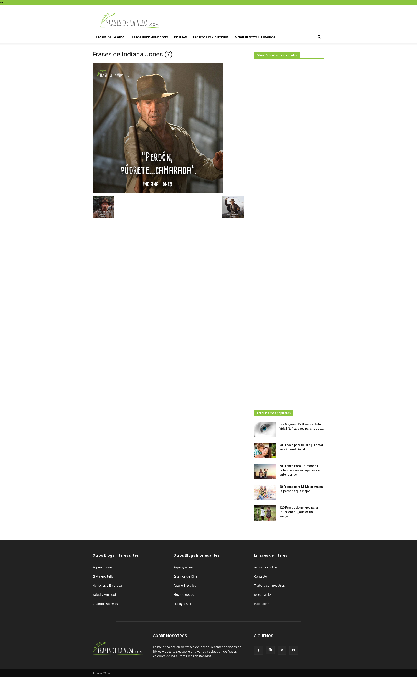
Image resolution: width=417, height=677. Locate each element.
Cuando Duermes (105, 604)
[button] (319, 38)
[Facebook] (258, 650)
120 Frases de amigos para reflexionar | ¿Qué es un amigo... (298, 512)
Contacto (260, 576)
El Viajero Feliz (103, 576)
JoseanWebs (263, 595)
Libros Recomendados (149, 37)
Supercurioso (102, 567)
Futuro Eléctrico (184, 585)
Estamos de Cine (185, 576)
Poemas (180, 37)
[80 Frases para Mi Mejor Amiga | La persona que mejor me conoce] (265, 492)
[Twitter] (282, 650)
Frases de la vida (110, 37)
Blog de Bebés (183, 595)
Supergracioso (183, 567)
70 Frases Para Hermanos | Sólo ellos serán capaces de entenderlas (299, 470)
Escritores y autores (211, 37)
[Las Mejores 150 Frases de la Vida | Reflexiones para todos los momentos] (265, 429)
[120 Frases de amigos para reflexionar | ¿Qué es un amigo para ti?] (265, 513)
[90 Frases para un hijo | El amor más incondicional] (265, 450)
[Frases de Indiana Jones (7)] (158, 192)
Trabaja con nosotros (269, 585)
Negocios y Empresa (107, 585)
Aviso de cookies (266, 567)
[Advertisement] (289, 233)
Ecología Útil (182, 604)
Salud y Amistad (104, 595)
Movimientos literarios (255, 37)
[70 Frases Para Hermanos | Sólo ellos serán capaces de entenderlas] (265, 471)
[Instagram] (270, 650)
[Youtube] (293, 650)
